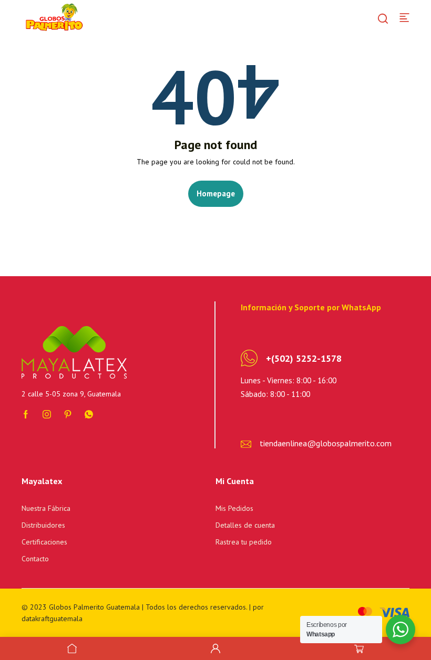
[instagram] (46, 413)
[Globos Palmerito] (53, 17)
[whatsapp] (88, 413)
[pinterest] (67, 413)
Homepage (216, 193)
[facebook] (25, 413)
